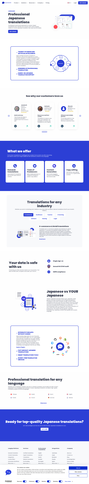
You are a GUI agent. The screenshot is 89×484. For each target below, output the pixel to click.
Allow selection (78, 471)
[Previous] (9, 116)
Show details (68, 481)
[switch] (37, 481)
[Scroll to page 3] (44, 132)
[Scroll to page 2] (43, 132)
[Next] (80, 116)
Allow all (78, 468)
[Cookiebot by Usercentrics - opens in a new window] (8, 481)
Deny (78, 475)
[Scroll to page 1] (42, 132)
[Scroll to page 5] (46, 132)
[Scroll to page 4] (45, 132)
